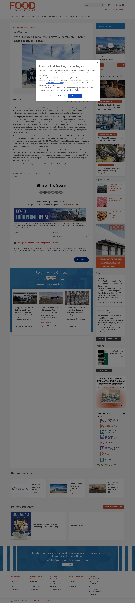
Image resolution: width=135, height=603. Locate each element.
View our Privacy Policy (70, 90)
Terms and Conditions (54, 83)
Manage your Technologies (58, 96)
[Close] (97, 63)
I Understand (75, 96)
